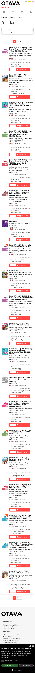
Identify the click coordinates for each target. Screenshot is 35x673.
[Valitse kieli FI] (25, 1)
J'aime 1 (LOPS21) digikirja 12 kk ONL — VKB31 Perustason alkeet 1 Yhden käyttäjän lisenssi (20, 49)
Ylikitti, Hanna (19, 171)
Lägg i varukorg (22, 69)
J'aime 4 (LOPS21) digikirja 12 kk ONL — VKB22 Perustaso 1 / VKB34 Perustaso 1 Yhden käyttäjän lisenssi (20, 133)
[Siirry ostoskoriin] (22, 11)
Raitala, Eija (25, 111)
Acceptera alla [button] (10, 665)
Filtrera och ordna (16, 33)
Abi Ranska (13, 221)
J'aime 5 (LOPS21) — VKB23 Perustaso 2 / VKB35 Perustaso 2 (20, 572)
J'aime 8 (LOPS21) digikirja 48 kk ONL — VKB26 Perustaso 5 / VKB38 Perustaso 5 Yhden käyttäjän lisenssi (20, 487)
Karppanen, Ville (14, 82)
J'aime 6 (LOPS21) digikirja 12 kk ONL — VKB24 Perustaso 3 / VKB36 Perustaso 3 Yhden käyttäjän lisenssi (20, 404)
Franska (19, 17)
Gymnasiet (12, 17)
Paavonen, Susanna (15, 111)
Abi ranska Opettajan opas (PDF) (20, 378)
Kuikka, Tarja (22, 53)
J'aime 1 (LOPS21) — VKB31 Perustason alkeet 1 (18, 76)
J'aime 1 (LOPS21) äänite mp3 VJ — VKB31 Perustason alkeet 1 (20, 246)
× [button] (33, 646)
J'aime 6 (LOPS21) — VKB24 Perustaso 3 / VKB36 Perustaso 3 (20, 324)
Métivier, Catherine (25, 109)
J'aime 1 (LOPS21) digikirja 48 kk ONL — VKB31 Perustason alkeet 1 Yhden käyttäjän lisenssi (20, 297)
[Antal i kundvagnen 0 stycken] (22, 12)
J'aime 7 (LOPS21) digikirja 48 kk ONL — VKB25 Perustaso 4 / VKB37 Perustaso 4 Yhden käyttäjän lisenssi (20, 192)
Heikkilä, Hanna (14, 109)
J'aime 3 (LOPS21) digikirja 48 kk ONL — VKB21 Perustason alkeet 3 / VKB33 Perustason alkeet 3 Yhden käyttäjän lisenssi (20, 544)
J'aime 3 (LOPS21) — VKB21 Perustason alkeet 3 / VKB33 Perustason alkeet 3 (19, 459)
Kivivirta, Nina (13, 53)
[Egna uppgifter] (30, 11)
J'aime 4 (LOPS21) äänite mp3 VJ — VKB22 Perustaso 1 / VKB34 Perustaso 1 (20, 432)
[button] (17, 670)
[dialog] (17, 658)
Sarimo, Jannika (18, 55)
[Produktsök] (13, 11)
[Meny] (4, 11)
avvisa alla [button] (26, 665)
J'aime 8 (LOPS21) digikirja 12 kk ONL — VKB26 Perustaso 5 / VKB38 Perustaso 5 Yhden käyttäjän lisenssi (20, 162)
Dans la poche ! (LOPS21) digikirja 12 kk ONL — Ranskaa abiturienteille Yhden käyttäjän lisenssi (21, 104)
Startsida (4, 17)
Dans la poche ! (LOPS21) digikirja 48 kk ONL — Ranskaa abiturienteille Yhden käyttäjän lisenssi (21, 351)
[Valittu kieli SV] (29, 1)
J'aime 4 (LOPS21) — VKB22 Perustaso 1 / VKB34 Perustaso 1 (20, 271)
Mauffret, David (18, 140)
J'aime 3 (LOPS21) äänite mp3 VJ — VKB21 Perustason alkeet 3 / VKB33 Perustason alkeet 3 (20, 516)
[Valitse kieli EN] (33, 1)
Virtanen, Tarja (27, 55)
